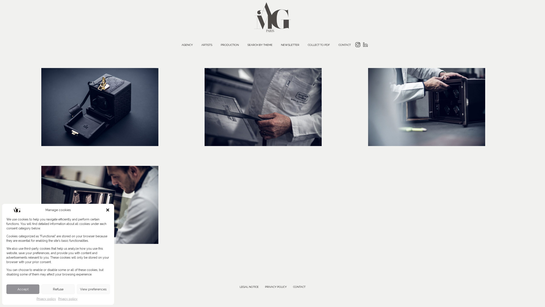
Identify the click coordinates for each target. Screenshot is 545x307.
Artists (206, 44)
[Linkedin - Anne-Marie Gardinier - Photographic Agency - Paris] (365, 45)
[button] (108, 210)
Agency (187, 44)
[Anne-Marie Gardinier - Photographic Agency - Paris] (272, 16)
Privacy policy (46, 299)
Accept (23, 289)
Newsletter (290, 44)
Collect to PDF (319, 44)
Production (230, 44)
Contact (344, 44)
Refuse (58, 289)
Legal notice (249, 286)
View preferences (93, 289)
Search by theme (259, 44)
